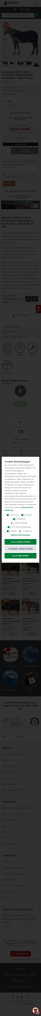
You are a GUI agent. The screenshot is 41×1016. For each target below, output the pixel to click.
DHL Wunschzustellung (21, 527)
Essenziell (14, 515)
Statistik (28, 515)
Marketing (21, 519)
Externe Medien (21, 523)
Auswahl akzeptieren (20, 549)
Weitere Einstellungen (20, 535)
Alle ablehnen (20, 556)
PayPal (13, 531)
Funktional (27, 531)
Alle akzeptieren (20, 542)
